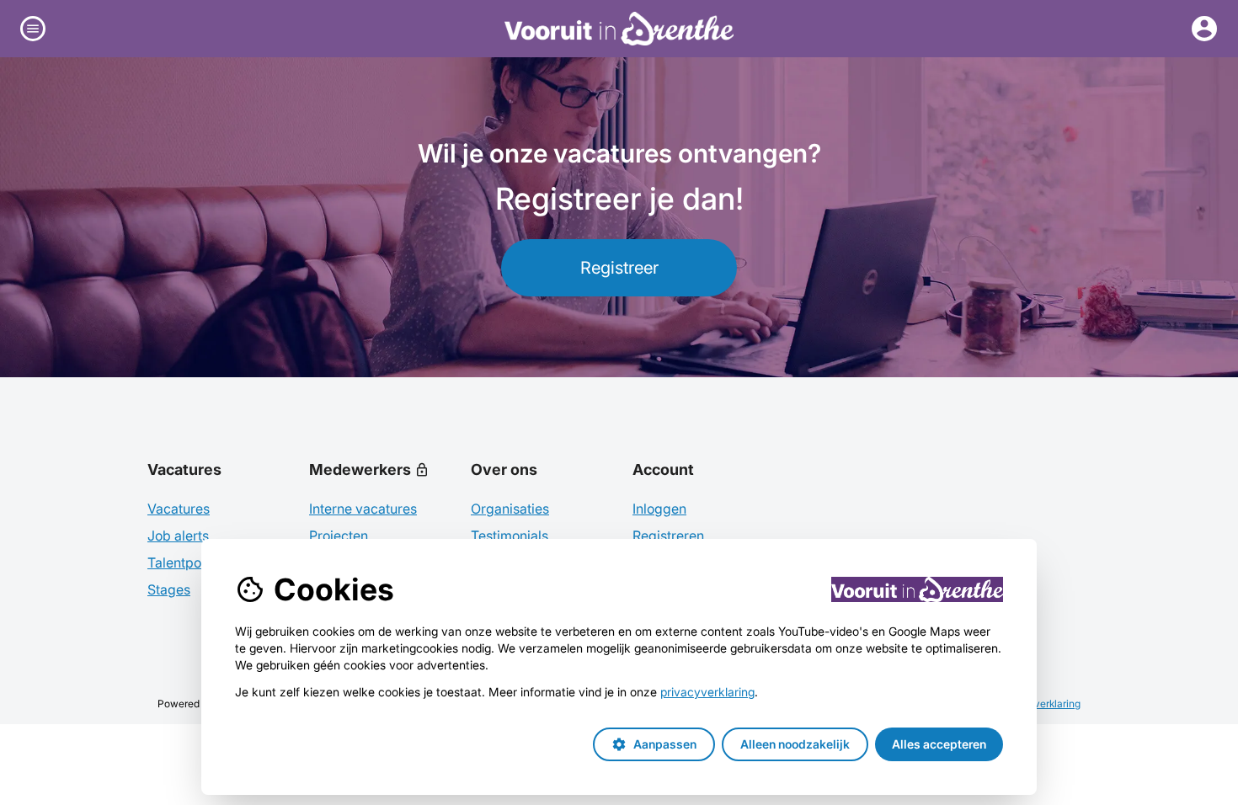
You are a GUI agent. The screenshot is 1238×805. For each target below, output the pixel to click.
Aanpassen (653, 744)
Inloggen (659, 508)
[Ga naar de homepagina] (619, 28)
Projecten (338, 535)
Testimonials (509, 535)
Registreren (668, 535)
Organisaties (510, 508)
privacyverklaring (707, 692)
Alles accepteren (939, 744)
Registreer (619, 268)
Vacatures (178, 508)
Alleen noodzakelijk (795, 744)
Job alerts (178, 535)
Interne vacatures (363, 508)
